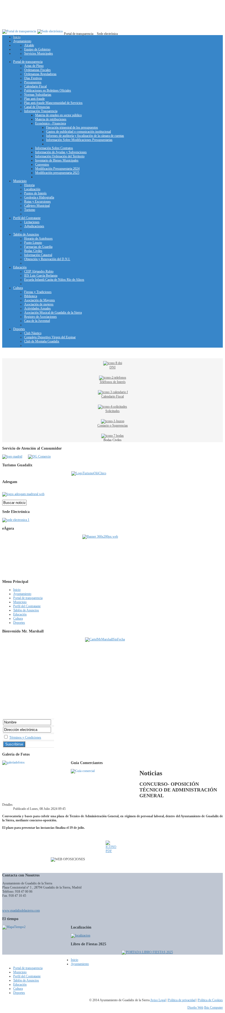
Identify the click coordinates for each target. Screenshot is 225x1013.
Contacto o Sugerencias (112, 425)
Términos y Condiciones (25, 737)
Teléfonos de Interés (113, 382)
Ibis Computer (213, 1007)
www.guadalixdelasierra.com (21, 910)
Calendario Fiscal (112, 396)
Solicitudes (112, 411)
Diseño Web (195, 1007)
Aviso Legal (158, 1000)
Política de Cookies (210, 1000)
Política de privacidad (182, 1000)
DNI (112, 367)
